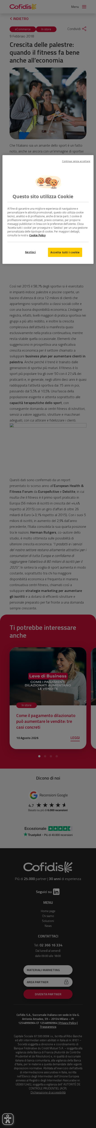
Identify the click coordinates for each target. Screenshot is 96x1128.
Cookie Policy (37, 235)
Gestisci (30, 252)
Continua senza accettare (76, 161)
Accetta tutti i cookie (65, 252)
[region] (48, 209)
